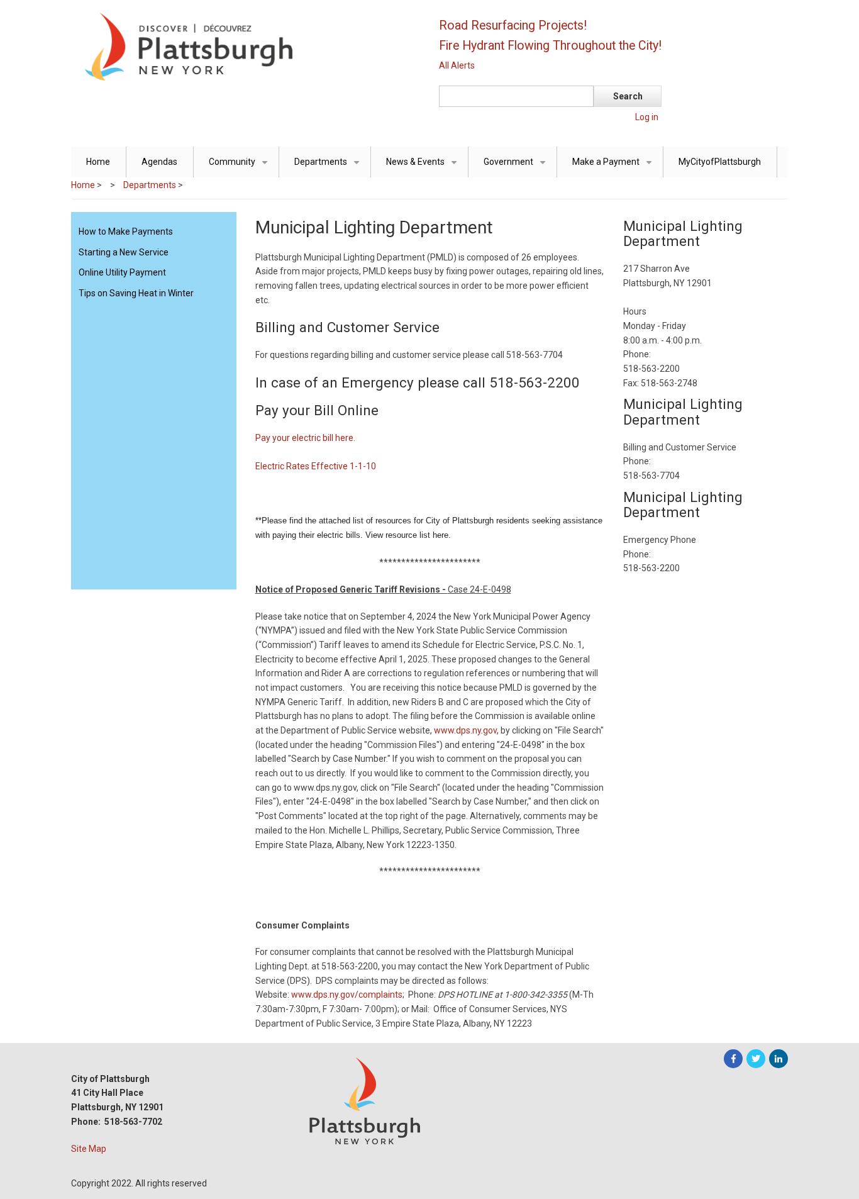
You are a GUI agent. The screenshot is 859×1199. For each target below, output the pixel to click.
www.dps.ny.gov (464, 730)
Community (240, 167)
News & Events (424, 167)
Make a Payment (614, 167)
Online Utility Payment (122, 272)
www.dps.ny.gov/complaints (346, 995)
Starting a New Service (124, 252)
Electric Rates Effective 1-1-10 (315, 466)
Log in (646, 117)
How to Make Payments (126, 231)
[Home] (244, 46)
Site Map (88, 1149)
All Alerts (457, 65)
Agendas (159, 162)
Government (517, 167)
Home (98, 162)
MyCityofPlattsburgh (720, 162)
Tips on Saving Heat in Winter (136, 293)
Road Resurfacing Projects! (513, 25)
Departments (329, 167)
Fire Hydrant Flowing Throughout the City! (550, 45)
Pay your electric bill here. (305, 438)
